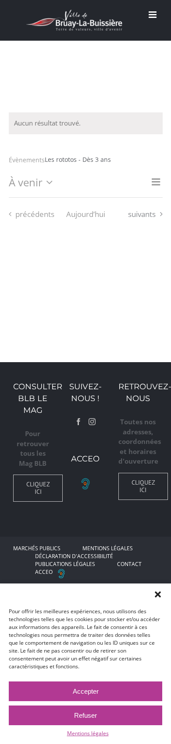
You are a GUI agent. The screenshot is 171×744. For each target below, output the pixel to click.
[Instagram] (92, 421)
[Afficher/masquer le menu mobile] (153, 14)
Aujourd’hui (85, 214)
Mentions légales (88, 733)
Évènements (27, 160)
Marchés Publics (37, 548)
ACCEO (44, 572)
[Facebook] (78, 421)
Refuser (85, 715)
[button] (157, 594)
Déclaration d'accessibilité (74, 556)
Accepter (86, 691)
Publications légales (65, 564)
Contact (129, 564)
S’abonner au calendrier (85, 244)
